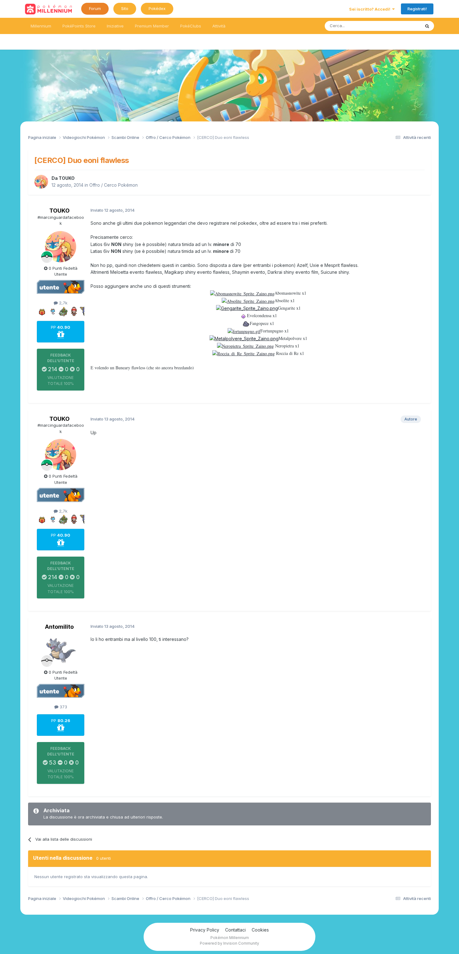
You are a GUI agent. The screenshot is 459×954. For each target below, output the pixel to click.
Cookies (260, 929)
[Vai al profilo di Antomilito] (60, 650)
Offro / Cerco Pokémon (113, 185)
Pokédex (157, 8)
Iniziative (115, 25)
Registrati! (417, 8)
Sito (124, 8)
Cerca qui (403, 25)
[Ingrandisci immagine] (242, 293)
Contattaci (235, 929)
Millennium (41, 25)
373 (62, 706)
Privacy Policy (204, 929)
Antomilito (59, 626)
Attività (218, 25)
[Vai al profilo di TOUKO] (41, 182)
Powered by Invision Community (229, 943)
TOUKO (67, 178)
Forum (95, 8)
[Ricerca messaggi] (427, 26)
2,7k (62, 302)
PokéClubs (190, 25)
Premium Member (152, 25)
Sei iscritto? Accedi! (370, 9)
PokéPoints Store (79, 25)
